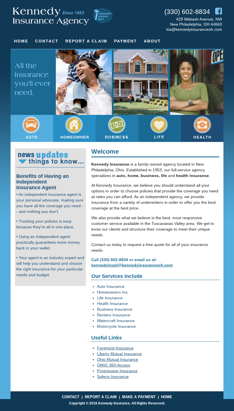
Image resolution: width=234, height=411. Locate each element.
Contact (46, 41)
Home (21, 41)
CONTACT (70, 397)
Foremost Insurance (115, 348)
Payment (125, 41)
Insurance (133, 353)
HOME (166, 397)
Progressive (108, 371)
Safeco (104, 376)
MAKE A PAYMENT (139, 397)
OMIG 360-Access (113, 365)
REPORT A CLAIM (101, 397)
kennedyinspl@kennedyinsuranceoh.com (132, 265)
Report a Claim (86, 41)
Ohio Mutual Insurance (117, 359)
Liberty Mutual (110, 353)
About (152, 41)
